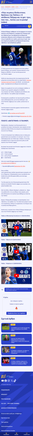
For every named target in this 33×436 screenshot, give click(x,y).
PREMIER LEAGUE (9, 289)
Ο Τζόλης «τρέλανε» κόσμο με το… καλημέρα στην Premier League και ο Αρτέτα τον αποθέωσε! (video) (19, 363)
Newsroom (6, 25)
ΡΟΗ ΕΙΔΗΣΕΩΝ (5, 399)
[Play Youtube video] (16, 227)
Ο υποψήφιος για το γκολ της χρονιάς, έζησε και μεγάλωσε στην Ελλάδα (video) (20, 329)
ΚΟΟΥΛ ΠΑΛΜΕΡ (16, 289)
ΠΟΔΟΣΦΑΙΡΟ (6, 434)
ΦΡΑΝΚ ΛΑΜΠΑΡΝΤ (13, 290)
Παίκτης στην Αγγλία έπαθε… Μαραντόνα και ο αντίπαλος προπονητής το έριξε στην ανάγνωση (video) (20, 340)
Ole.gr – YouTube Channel (10, 403)
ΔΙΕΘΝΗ (13, 6)
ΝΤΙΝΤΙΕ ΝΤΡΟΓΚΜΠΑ (24, 289)
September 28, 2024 (26, 116)
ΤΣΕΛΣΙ (7, 290)
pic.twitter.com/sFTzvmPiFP (17, 113)
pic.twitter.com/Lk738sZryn (8, 163)
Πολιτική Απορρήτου (7, 426)
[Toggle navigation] (31, 2)
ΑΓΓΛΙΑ (17, 6)
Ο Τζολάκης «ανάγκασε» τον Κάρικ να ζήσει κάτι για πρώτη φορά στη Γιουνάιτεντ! (20, 352)
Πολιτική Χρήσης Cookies (8, 430)
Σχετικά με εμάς (5, 418)
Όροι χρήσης (4, 422)
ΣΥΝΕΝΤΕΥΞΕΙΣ (27, 434)
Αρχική (2, 6)
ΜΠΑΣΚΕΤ (16, 434)
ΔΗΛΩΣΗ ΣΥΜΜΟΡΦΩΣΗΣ (8, 408)
